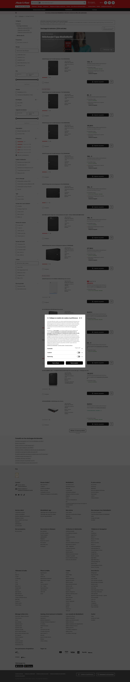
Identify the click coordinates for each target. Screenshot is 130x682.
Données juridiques (68, 345)
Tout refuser (55, 363)
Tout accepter (74, 363)
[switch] (78, 352)
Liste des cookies (61, 345)
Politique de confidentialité (52, 345)
